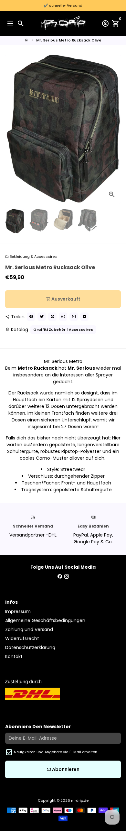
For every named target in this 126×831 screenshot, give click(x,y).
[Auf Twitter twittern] (41, 316)
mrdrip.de (80, 800)
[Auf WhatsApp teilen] (63, 316)
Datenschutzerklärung (30, 647)
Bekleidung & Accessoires (31, 256)
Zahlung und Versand (29, 629)
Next (115, 129)
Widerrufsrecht (22, 638)
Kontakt (14, 656)
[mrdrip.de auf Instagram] (66, 576)
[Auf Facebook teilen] (31, 316)
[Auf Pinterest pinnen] (52, 316)
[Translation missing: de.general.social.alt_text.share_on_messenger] (84, 316)
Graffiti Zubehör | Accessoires (63, 329)
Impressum (18, 611)
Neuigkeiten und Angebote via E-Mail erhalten (55, 751)
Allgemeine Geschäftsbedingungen (45, 620)
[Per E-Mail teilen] (73, 316)
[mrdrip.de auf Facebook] (60, 576)
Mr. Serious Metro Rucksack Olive (68, 40)
